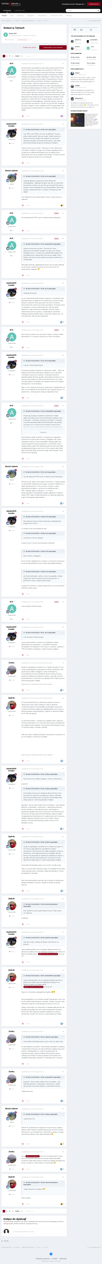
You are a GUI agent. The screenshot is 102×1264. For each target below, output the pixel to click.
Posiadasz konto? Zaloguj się (73, 4)
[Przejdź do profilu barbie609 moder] (11, 133)
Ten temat (90, 10)
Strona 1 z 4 (29, 56)
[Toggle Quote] (24, 129)
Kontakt (54, 1259)
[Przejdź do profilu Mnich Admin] (11, 177)
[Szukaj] (98, 10)
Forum (4, 15)
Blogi (12, 15)
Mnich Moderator (51, 904)
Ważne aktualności (29, 35)
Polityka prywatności (43, 1259)
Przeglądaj (7, 10)
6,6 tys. (12, 143)
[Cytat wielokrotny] (22, 116)
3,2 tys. (12, 715)
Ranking (69, 15)
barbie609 (49, 244)
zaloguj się (7, 1223)
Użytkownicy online (56, 15)
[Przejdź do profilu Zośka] (11, 669)
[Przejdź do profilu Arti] (5, 34)
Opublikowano (32, 63)
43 (12, 81)
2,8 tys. (12, 188)
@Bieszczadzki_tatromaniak (48, 954)
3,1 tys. (12, 680)
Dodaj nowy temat (29, 47)
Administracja (42, 15)
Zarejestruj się (93, 4)
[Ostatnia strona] (22, 56)
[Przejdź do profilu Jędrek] (11, 705)
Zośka (11, 663)
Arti (15, 33)
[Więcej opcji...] (63, 64)
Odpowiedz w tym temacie (53, 47)
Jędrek (11, 698)
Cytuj (27, 116)
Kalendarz (20, 15)
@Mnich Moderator (32, 1156)
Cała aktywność (20, 10)
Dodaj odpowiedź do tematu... (24, 1231)
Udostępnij (10, 39)
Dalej (17, 56)
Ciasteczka (63, 1259)
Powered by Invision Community (51, 1261)
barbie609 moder (11, 125)
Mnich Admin (11, 171)
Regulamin (30, 15)
